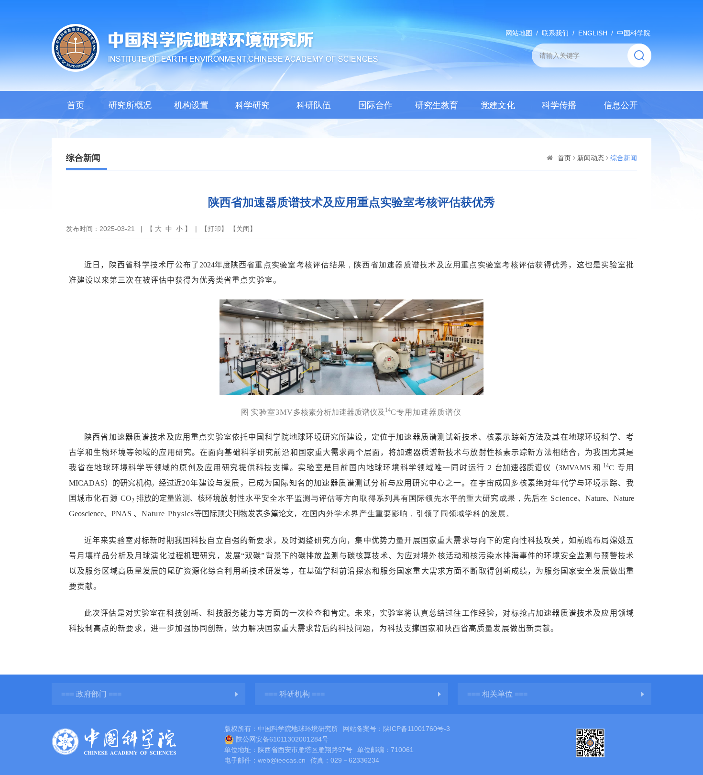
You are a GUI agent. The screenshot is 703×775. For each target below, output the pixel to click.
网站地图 (518, 33)
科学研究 (252, 105)
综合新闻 (623, 158)
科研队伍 (314, 105)
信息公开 (621, 105)
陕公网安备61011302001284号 (282, 739)
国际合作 (375, 105)
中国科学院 (633, 33)
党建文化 (498, 105)
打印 (214, 228)
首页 (75, 105)
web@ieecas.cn (282, 760)
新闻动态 (590, 158)
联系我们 (555, 33)
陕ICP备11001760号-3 (416, 728)
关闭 (243, 228)
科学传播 (559, 105)
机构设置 (191, 105)
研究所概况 (130, 105)
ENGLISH (592, 33)
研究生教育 (436, 105)
